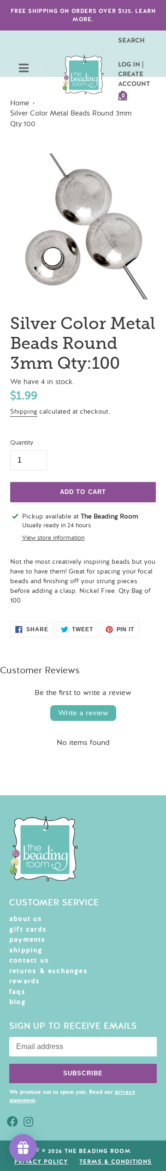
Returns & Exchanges (48, 971)
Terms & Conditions (115, 1161)
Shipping (23, 411)
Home (19, 103)
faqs (17, 991)
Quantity (21, 443)
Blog (17, 1001)
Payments (27, 939)
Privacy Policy (41, 1161)
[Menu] (24, 69)
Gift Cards (28, 929)
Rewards (24, 981)
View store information (53, 538)
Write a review (83, 713)
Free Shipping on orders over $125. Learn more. (83, 15)
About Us (25, 918)
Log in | (130, 64)
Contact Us (29, 960)
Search (131, 40)
